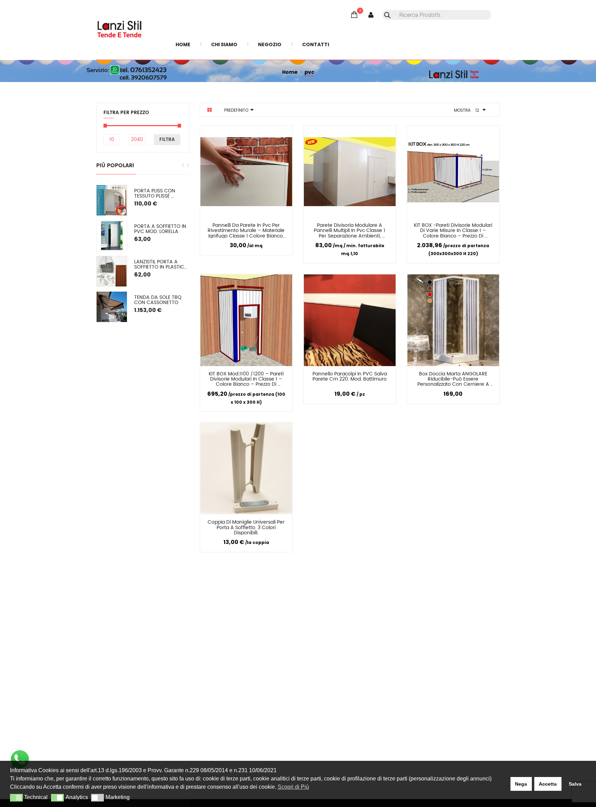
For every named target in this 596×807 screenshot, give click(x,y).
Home (290, 72)
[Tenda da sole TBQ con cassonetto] (111, 306)
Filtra (167, 139)
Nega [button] (521, 784)
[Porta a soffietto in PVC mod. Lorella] (111, 235)
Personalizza (221, 226)
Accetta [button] (548, 784)
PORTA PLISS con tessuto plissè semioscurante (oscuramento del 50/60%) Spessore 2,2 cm (161, 193)
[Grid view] (209, 110)
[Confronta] (254, 226)
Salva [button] (575, 784)
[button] (16, 797)
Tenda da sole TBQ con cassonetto (158, 300)
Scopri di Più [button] (293, 787)
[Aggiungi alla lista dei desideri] (279, 226)
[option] (142, 253)
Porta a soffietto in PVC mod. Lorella (161, 229)
